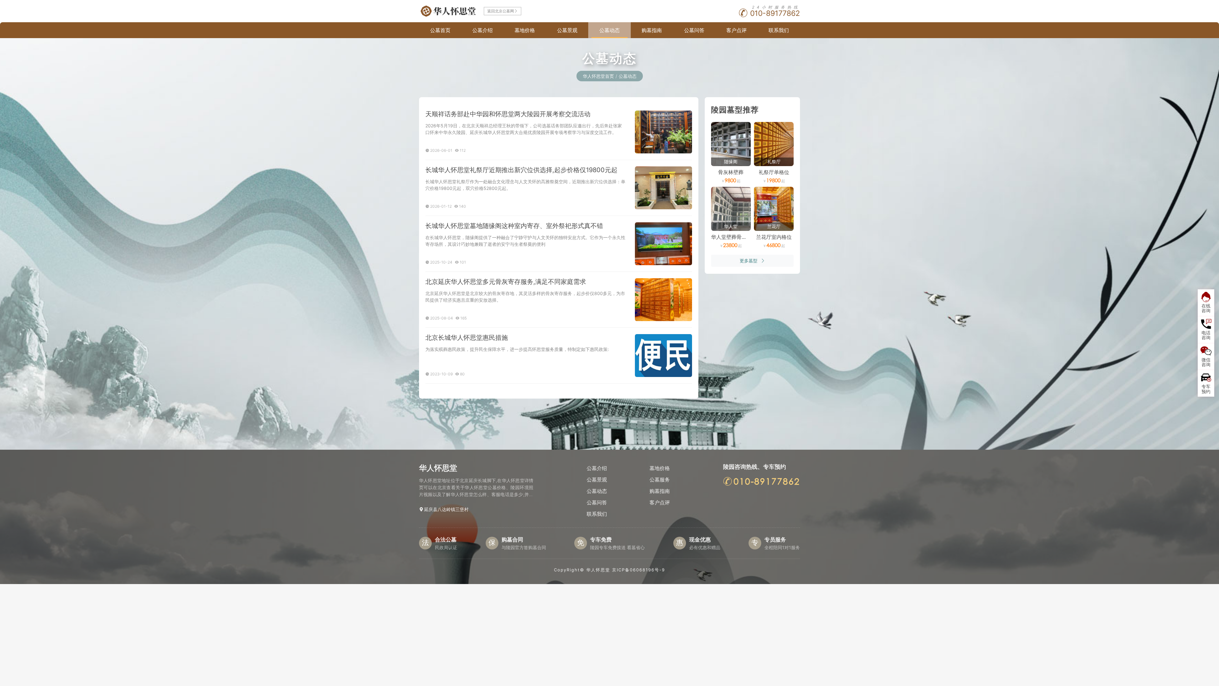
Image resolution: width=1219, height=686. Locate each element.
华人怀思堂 (598, 569)
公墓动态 (609, 30)
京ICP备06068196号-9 (638, 569)
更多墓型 (748, 260)
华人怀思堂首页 (598, 76)
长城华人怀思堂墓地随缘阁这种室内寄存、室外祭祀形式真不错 (514, 226)
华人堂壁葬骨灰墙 (731, 237)
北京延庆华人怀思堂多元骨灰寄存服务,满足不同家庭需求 (505, 282)
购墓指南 (652, 30)
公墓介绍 (482, 30)
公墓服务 (659, 479)
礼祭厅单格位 (774, 172)
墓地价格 (525, 30)
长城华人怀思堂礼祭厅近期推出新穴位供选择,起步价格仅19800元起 (521, 170)
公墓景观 (567, 30)
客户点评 (736, 30)
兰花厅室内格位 (774, 237)
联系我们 (779, 30)
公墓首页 (440, 30)
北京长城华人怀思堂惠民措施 (466, 337)
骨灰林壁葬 (730, 172)
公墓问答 (694, 30)
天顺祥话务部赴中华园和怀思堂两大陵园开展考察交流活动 (507, 114)
